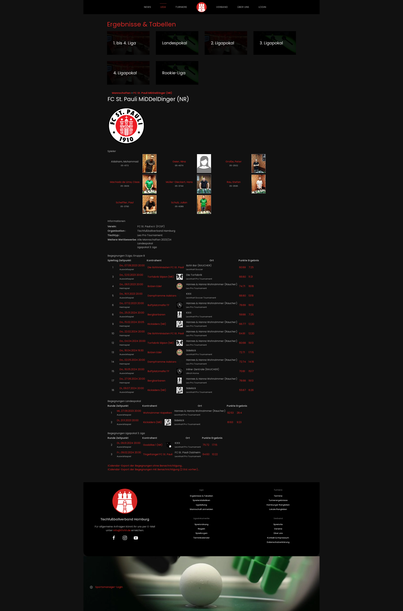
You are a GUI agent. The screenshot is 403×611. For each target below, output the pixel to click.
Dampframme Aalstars (162, 295)
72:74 (242, 362)
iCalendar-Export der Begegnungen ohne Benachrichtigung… (145, 465)
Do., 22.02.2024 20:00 (132, 331)
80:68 (242, 343)
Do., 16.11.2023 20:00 (130, 294)
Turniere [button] (181, 7)
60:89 (242, 267)
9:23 (239, 422)
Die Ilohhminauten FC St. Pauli (166, 267)
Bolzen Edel (155, 286)
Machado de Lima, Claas (125, 182)
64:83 (206, 454)
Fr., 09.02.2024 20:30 (129, 452)
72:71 (242, 352)
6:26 (251, 390)
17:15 (251, 352)
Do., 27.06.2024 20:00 (132, 379)
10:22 (215, 454)
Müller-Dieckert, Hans (179, 182)
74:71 (242, 286)
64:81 (242, 333)
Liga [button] (163, 7)
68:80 (242, 295)
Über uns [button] (243, 7)
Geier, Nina (179, 161)
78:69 (242, 305)
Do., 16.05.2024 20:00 (131, 369)
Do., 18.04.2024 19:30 (131, 350)
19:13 (251, 305)
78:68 (242, 380)
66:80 (242, 277)
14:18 (251, 362)
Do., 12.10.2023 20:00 (131, 275)
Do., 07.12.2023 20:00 (131, 303)
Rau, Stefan (234, 182)
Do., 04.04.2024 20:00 (132, 341)
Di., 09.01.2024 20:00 (128, 443)
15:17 (251, 371)
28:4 (239, 413)
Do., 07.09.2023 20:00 (132, 265)
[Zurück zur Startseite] (201, 7)
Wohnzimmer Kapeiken (157, 413)
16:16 (251, 286)
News (147, 7)
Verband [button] (222, 7)
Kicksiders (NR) (157, 324)
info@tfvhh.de (122, 530)
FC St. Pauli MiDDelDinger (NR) (152, 93)
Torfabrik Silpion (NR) (161, 277)
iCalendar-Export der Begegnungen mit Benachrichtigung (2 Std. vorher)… (153, 469)
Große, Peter (234, 161)
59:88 (242, 314)
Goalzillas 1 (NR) (152, 445)
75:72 (206, 445)
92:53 (230, 413)
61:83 (230, 422)
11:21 (251, 277)
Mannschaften (121, 93)
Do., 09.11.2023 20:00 (131, 284)
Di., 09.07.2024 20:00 (131, 388)
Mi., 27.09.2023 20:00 (129, 411)
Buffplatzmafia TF (158, 305)
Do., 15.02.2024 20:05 (131, 322)
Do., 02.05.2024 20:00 (132, 360)
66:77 (242, 324)
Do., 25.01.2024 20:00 (131, 312)
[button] (201, 580)
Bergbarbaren (156, 314)
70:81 (242, 371)
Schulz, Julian (179, 202)
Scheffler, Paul (124, 202)
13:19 (251, 295)
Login (262, 7)
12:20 (251, 324)
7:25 (251, 267)
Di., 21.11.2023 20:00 (128, 420)
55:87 (242, 390)
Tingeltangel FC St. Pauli (157, 454)
